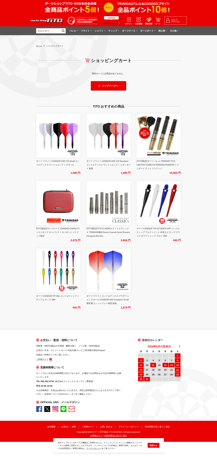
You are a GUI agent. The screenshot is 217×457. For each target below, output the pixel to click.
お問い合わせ (106, 426)
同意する (153, 445)
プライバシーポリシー (128, 426)
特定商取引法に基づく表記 (157, 426)
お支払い (65, 426)
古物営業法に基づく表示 (115, 435)
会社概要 (51, 426)
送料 (74, 426)
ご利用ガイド (88, 426)
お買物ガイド (96, 435)
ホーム (39, 45)
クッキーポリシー (94, 448)
